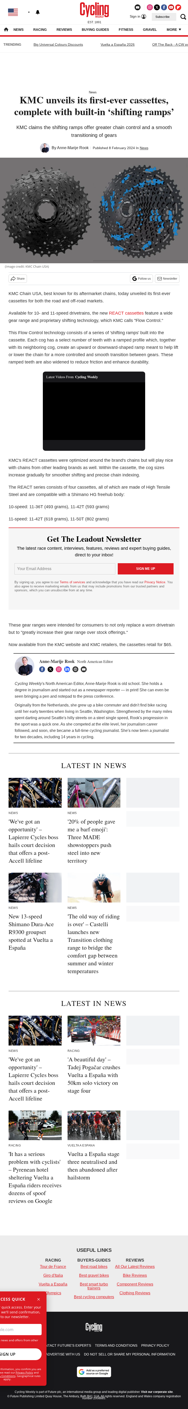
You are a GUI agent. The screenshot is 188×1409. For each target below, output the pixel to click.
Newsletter (170, 278)
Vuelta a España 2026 (118, 44)
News (18, 30)
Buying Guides (95, 30)
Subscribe (162, 17)
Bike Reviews (135, 1275)
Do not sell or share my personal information (129, 1354)
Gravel (150, 30)
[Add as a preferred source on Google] (94, 1371)
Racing (40, 30)
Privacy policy (155, 1345)
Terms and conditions (116, 1345)
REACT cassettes (127, 313)
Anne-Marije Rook (73, 148)
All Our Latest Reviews (135, 1267)
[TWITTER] (51, 669)
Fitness (126, 30)
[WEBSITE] (76, 669)
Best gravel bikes (94, 1275)
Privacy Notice (154, 582)
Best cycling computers (94, 1297)
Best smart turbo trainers (94, 1286)
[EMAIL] (85, 669)
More (172, 30)
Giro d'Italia (53, 1275)
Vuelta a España (53, 1284)
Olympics (53, 1293)
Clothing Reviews (134, 1293)
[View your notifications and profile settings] (38, 12)
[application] (94, 411)
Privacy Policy (24, 1372)
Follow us (144, 278)
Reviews (64, 30)
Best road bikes (94, 1267)
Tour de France (53, 1267)
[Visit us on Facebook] (164, 7)
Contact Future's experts (65, 1345)
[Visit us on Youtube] (171, 7)
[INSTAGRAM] (60, 669)
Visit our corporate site (157, 1392)
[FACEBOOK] (43, 669)
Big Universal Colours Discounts (58, 44)
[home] (6, 30)
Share (21, 278)
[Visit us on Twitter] (157, 7)
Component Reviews (135, 1284)
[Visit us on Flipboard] (178, 7)
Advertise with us (63, 1354)
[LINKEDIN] (68, 669)
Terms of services (73, 582)
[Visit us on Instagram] (150, 7)
